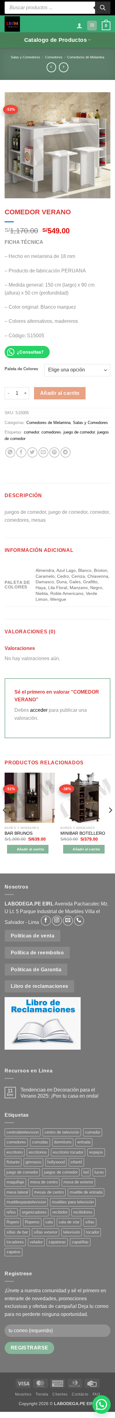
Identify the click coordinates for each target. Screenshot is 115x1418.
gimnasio (33, 1162)
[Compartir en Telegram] (65, 452)
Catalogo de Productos (55, 40)
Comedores (54, 57)
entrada (83, 1142)
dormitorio (62, 1142)
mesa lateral (17, 1192)
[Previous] (5, 822)
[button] (92, 26)
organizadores (34, 1212)
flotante (13, 1162)
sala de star (69, 1222)
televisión (71, 1232)
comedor (31, 432)
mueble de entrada (86, 1192)
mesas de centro (49, 1192)
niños (11, 1212)
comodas (40, 1142)
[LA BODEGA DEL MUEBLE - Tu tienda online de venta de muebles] (12, 24)
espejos (96, 1152)
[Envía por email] (43, 452)
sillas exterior (45, 1232)
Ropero (12, 1222)
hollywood (56, 1162)
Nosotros (23, 1394)
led (86, 1172)
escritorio (14, 1152)
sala (49, 1222)
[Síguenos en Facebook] (46, 921)
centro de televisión (61, 1132)
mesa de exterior (78, 1182)
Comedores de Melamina (85, 57)
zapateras (57, 1242)
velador (36, 1242)
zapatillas (80, 1242)
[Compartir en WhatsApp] (10, 452)
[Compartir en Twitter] (32, 452)
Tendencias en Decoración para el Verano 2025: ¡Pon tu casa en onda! (59, 1092)
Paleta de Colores (21, 369)
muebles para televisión (73, 1202)
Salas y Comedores (25, 57)
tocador (92, 1232)
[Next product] (51, 67)
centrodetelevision (22, 1132)
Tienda (42, 1394)
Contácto (80, 1394)
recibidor (59, 1212)
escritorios (38, 1152)
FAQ (96, 1394)
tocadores (15, 1242)
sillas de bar (17, 1232)
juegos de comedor (61, 1172)
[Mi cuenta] (79, 25)
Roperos (32, 1222)
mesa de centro (44, 1182)
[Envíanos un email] (68, 921)
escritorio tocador (68, 1152)
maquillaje (15, 1182)
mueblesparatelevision (26, 1202)
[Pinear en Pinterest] (54, 452)
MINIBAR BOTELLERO (82, 833)
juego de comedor (79, 432)
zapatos (13, 1252)
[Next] (110, 822)
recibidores (83, 1212)
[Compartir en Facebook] (21, 452)
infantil (76, 1162)
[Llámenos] (79, 921)
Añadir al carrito (60, 393)
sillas (89, 1222)
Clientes (60, 1394)
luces (99, 1172)
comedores (51, 432)
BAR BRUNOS (19, 833)
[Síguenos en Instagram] (57, 921)
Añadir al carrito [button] (30, 849)
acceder (39, 710)
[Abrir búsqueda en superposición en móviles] (57, 8)
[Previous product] (63, 67)
